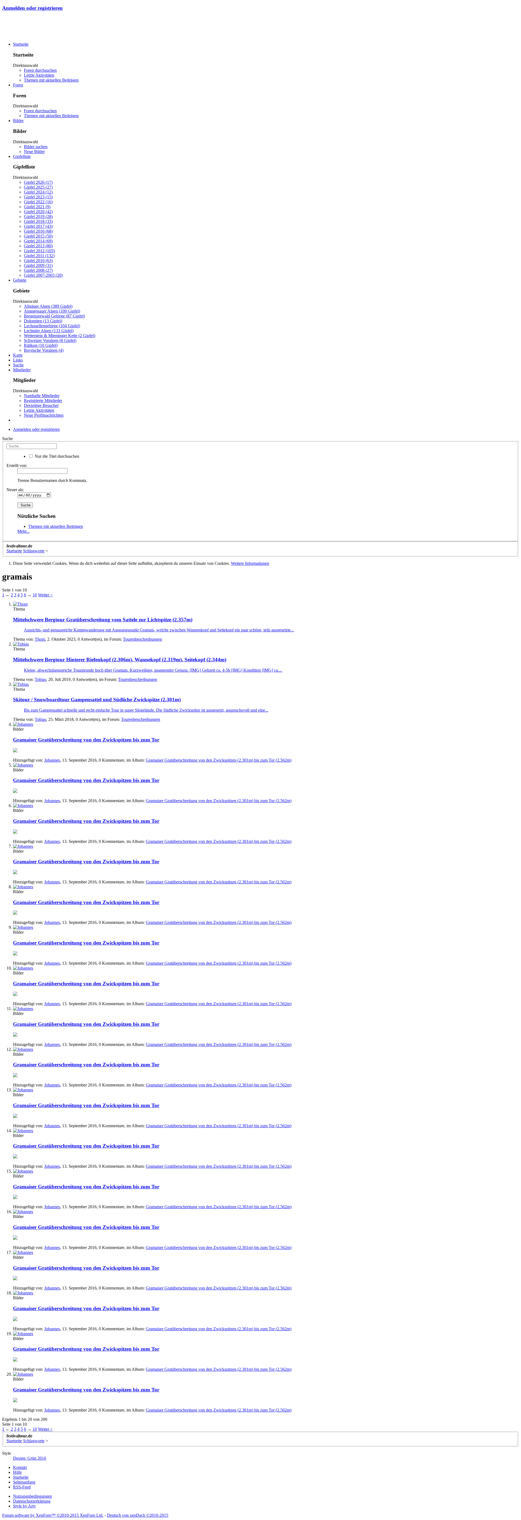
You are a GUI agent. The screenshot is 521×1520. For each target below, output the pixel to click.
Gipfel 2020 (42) (38, 211)
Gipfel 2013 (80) (38, 246)
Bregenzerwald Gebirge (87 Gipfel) (54, 316)
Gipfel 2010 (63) (38, 260)
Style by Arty (24, 1506)
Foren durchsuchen (40, 70)
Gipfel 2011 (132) (39, 255)
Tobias (40, 679)
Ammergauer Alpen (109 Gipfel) (52, 311)
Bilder (18, 120)
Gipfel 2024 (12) (38, 192)
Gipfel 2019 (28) (38, 216)
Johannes (52, 760)
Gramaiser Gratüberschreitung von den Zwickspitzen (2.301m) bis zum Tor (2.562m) (218, 760)
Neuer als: (15, 489)
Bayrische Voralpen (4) (43, 350)
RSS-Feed (22, 1487)
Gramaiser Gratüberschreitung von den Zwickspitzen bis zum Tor (86, 740)
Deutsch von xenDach (137, 1515)
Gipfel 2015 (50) (38, 236)
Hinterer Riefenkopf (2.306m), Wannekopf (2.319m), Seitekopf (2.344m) (119, 659)
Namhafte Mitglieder (41, 395)
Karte (18, 355)
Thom (40, 639)
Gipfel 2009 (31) (38, 265)
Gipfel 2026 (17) (38, 182)
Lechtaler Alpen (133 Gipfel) (49, 330)
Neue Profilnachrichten (43, 415)
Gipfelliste (22, 156)
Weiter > (45, 595)
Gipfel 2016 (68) (38, 231)
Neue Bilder (34, 151)
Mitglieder (22, 369)
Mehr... (23, 531)
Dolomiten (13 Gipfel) (43, 321)
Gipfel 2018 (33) (38, 221)
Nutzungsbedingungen (32, 1496)
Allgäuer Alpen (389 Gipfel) (48, 306)
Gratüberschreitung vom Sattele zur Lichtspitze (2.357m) (102, 619)
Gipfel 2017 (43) (38, 226)
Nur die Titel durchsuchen (56, 456)
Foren (18, 85)
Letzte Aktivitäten (39, 75)
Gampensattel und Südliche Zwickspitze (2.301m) (97, 699)
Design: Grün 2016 (29, 1458)
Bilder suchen (35, 146)
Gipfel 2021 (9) (37, 206)
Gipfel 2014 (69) (38, 241)
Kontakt (20, 1467)
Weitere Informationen (250, 563)
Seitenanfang (24, 1482)
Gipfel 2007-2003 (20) (43, 275)
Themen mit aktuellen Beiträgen (51, 80)
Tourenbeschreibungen (142, 639)
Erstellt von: (17, 465)
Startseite (20, 44)
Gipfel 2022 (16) (38, 202)
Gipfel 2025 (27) (38, 187)
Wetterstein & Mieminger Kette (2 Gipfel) (59, 335)
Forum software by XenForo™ (52, 1515)
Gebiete (19, 280)
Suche (18, 365)
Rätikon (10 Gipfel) (41, 345)
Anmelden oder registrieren (32, 8)
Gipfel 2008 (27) (38, 270)
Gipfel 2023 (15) (38, 197)
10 (35, 595)
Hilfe (17, 1472)
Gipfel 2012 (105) (39, 250)
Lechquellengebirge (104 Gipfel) (52, 325)
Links (18, 360)
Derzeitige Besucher (41, 405)
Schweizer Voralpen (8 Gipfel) (50, 340)
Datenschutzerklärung (31, 1501)
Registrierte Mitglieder (43, 400)
